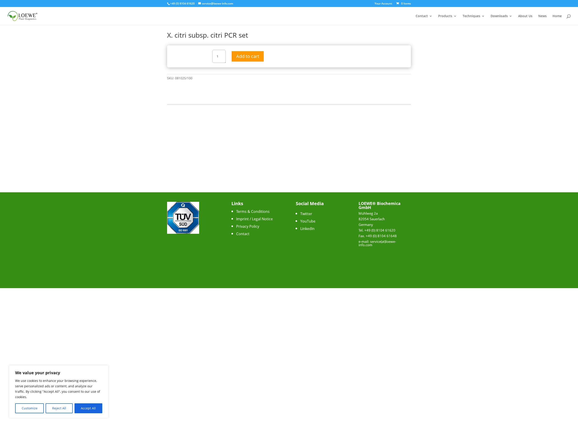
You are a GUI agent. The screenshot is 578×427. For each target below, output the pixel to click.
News (542, 16)
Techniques (471, 16)
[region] (58, 391)
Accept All (88, 408)
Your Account (383, 3)
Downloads (499, 16)
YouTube (307, 221)
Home (557, 16)
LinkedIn (307, 228)
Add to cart (247, 56)
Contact (422, 16)
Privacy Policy (247, 226)
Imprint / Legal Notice (254, 218)
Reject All (59, 408)
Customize (29, 408)
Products (445, 16)
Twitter (306, 213)
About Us (525, 16)
